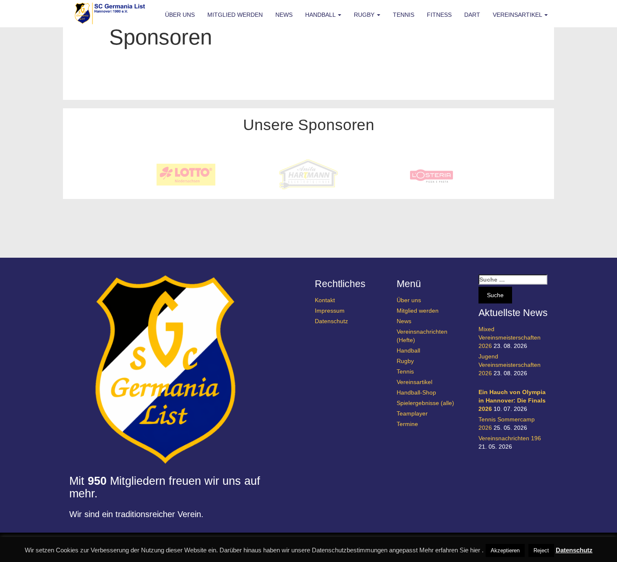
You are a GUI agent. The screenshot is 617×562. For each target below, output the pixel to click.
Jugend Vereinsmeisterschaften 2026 (509, 364)
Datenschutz (331, 321)
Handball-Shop (416, 392)
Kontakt (325, 300)
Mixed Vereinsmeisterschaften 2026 (509, 337)
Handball (321, 14)
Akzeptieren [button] (505, 550)
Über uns (180, 14)
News (284, 14)
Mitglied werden (235, 14)
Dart (472, 14)
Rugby (365, 14)
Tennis (403, 14)
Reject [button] (541, 550)
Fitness (439, 14)
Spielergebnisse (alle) (425, 403)
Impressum (330, 310)
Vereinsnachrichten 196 (509, 438)
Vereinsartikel (518, 14)
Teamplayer (412, 413)
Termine (407, 424)
